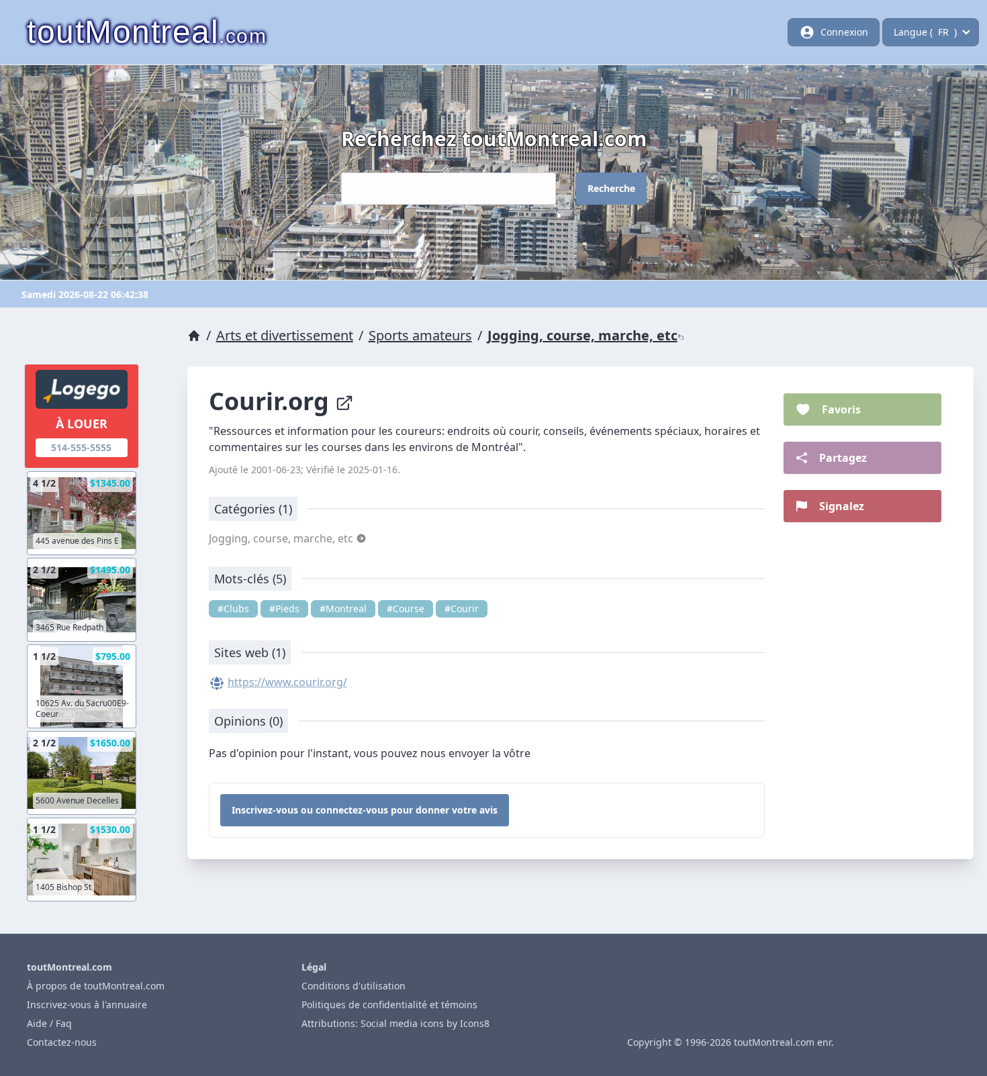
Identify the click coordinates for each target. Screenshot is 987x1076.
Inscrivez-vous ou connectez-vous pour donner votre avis (365, 809)
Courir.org (272, 401)
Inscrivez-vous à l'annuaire (87, 1004)
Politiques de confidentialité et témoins (389, 1004)
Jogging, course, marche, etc (582, 335)
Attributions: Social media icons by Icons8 (395, 1023)
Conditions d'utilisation (353, 985)
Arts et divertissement (284, 335)
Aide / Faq (49, 1023)
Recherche (611, 188)
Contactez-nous (62, 1042)
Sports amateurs (420, 335)
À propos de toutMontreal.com (95, 985)
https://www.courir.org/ (287, 682)
